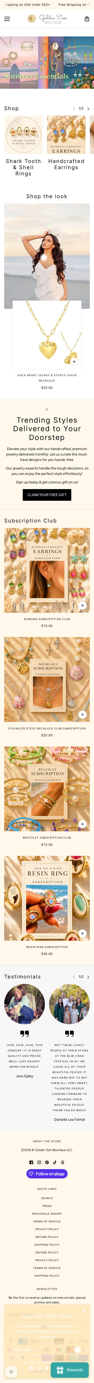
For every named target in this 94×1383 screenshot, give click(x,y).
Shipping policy (47, 1275)
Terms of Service (47, 1221)
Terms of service (47, 1268)
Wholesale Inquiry (47, 1213)
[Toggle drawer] (7, 19)
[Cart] (87, 19)
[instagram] (39, 1368)
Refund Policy (47, 1237)
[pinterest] (47, 1368)
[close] (84, 1310)
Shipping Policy (47, 1244)
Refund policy (47, 1252)
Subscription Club (30, 521)
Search (47, 1198)
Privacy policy (47, 1260)
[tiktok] (55, 1162)
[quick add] (74, 361)
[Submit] (77, 1349)
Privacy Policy (47, 1229)
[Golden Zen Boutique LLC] (47, 19)
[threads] (63, 1162)
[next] (88, 108)
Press (47, 1206)
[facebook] (31, 1368)
